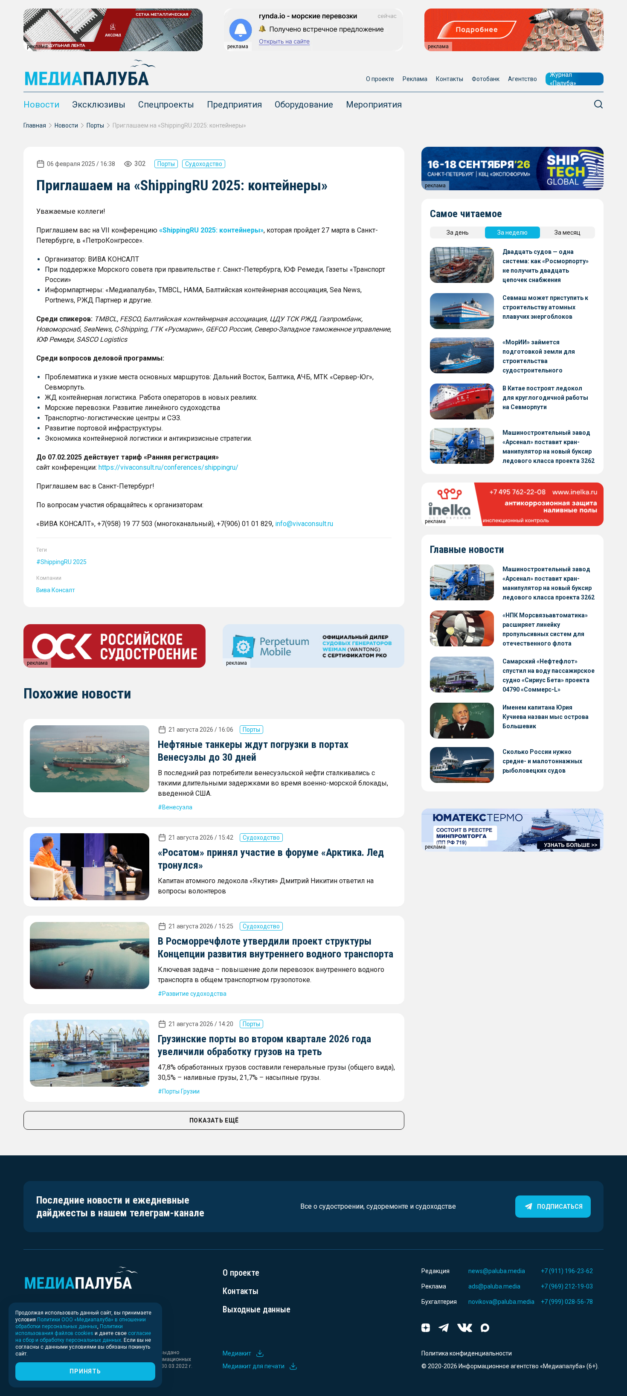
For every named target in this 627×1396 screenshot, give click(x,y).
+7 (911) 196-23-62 (567, 1271)
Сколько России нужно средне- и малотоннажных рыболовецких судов (542, 761)
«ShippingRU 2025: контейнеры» (211, 230)
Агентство (522, 79)
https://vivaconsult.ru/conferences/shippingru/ (168, 467)
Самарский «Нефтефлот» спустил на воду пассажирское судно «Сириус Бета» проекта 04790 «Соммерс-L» (548, 675)
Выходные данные (256, 1309)
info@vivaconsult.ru (304, 524)
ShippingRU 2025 (64, 561)
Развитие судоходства (194, 993)
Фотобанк (485, 79)
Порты (95, 125)
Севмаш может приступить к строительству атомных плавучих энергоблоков (545, 307)
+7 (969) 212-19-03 (567, 1286)
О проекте (380, 79)
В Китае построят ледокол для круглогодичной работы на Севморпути (545, 397)
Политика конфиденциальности (466, 1353)
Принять (85, 1371)
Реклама (415, 79)
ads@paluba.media (494, 1286)
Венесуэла (177, 807)
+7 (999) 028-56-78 (567, 1301)
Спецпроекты (166, 104)
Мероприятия (374, 104)
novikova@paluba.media (501, 1301)
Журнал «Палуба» (563, 79)
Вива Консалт (55, 590)
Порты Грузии (181, 1091)
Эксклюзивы (98, 104)
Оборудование (304, 104)
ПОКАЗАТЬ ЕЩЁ (214, 1120)
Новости (41, 104)
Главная (34, 125)
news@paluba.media (496, 1271)
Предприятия (234, 104)
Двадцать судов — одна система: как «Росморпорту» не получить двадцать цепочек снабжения (545, 265)
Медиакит (237, 1353)
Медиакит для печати (253, 1366)
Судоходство (203, 163)
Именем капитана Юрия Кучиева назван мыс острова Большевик (545, 717)
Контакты (449, 79)
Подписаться (560, 1206)
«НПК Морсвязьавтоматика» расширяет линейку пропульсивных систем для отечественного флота (545, 629)
